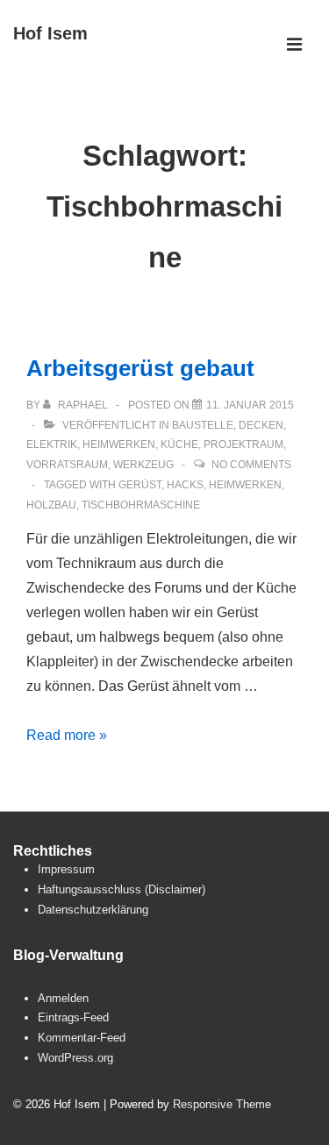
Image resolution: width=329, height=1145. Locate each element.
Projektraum (243, 444)
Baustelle (202, 425)
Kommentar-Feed (81, 1037)
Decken (261, 425)
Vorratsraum (67, 465)
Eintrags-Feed (73, 1017)
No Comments (251, 465)
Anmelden (63, 998)
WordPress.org (75, 1057)
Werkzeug (143, 465)
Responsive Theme (222, 1104)
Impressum (66, 869)
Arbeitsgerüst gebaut (140, 368)
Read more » (66, 735)
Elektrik (51, 444)
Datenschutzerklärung (93, 909)
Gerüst (139, 485)
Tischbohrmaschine (141, 505)
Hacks (185, 485)
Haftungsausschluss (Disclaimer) (121, 889)
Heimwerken (118, 444)
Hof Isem (50, 33)
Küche (179, 444)
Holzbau (51, 505)
